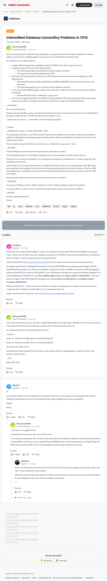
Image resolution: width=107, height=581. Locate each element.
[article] (53, 274)
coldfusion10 (46, 206)
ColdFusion (27, 12)
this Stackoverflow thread (35, 262)
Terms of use (26, 578)
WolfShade (25, 461)
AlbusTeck (16, 385)
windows (56, 206)
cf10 (9, 206)
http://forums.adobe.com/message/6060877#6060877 (55, 293)
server (20, 206)
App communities (16, 12)
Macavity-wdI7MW (19, 47)
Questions (37, 12)
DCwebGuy (16, 245)
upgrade (73, 206)
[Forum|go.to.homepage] (19, 5)
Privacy (34, 578)
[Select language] (72, 5)
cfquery (65, 206)
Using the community (12, 578)
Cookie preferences (45, 578)
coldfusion (29, 206)
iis (14, 206)
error (37, 206)
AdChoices (90, 578)
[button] (4, 6)
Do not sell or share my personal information (67, 578)
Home (6, 12)
